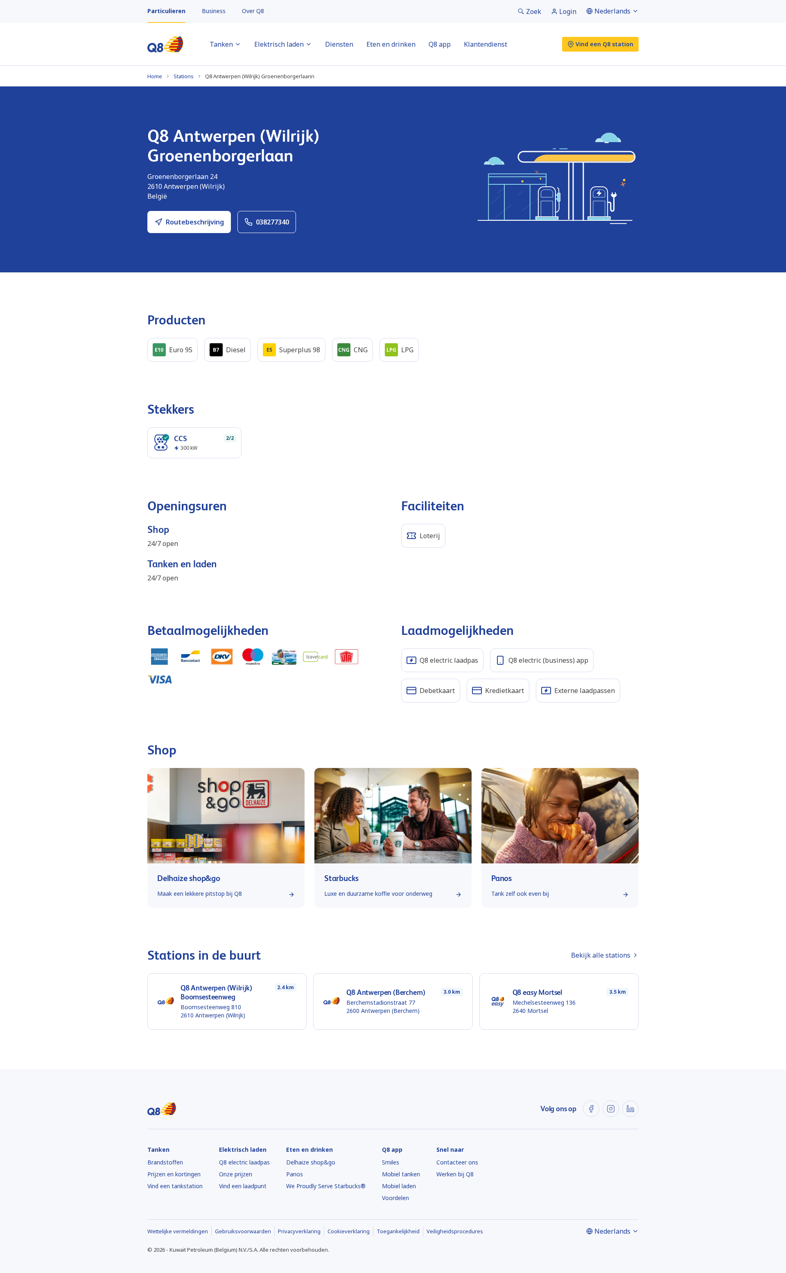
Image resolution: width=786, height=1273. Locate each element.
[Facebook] (591, 1109)
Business (214, 11)
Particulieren (166, 11)
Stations (184, 76)
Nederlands (612, 11)
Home (154, 76)
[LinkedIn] (630, 1109)
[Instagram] (611, 1109)
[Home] (165, 44)
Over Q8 (253, 11)
